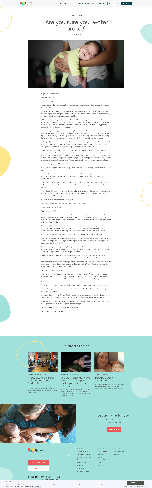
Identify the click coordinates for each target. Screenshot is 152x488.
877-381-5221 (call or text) (50, 477)
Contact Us (101, 465)
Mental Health (81, 463)
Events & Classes (118, 451)
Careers (100, 457)
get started (114, 430)
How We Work (102, 460)
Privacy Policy (36, 486)
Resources (116, 454)
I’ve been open (46, 111)
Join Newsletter (38, 462)
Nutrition (80, 465)
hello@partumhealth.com (50, 479)
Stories (81, 15)
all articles (71, 15)
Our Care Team (103, 451)
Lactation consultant (84, 457)
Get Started (127, 3)
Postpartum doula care (84, 454)
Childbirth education (83, 471)
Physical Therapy (82, 460)
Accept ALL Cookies (135, 483)
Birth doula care (82, 451)
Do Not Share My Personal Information (134, 486)
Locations (101, 463)
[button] (57, 3)
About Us (101, 454)
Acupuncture (81, 468)
